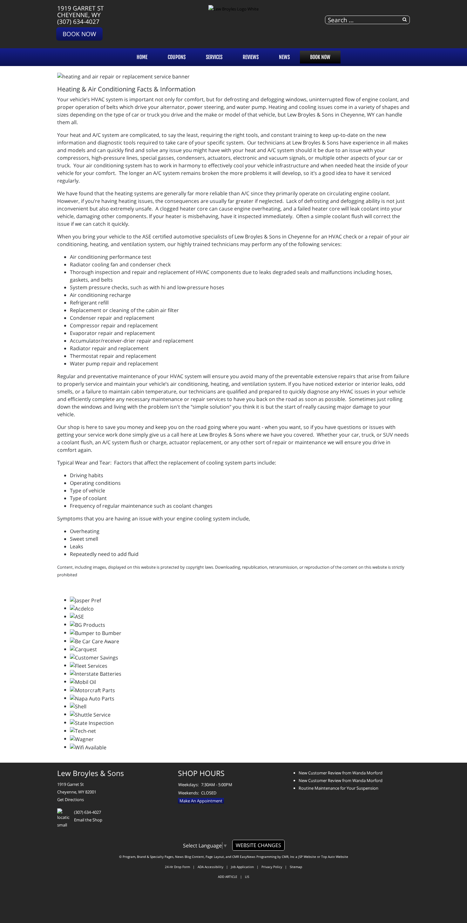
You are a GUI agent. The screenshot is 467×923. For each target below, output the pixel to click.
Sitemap (296, 867)
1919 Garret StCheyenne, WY (80, 11)
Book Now (79, 34)
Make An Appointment (200, 801)
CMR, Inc (288, 856)
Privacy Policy (271, 867)
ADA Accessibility (210, 867)
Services (214, 57)
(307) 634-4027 (78, 21)
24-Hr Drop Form (177, 867)
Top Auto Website (334, 856)
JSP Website (307, 856)
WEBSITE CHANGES (258, 845)
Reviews (251, 57)
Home (142, 57)
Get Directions (70, 799)
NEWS (284, 57)
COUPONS (177, 57)
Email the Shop (88, 820)
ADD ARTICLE (227, 876)
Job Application (242, 867)
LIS (247, 876)
